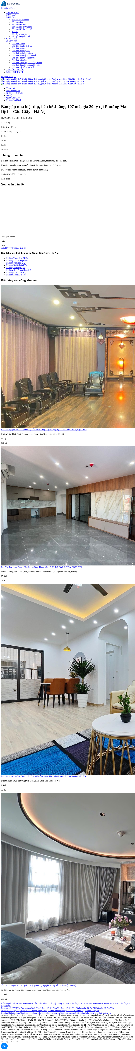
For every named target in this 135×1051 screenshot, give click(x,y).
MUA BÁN (11, 15)
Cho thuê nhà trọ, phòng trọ (23, 58)
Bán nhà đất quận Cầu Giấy (30, 1003)
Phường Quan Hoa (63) (16, 272)
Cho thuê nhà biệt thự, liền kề (24, 55)
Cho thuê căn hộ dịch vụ (22, 46)
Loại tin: (4, 145)
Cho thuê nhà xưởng (69, 1013)
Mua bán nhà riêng (28, 1010)
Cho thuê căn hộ (18, 43)
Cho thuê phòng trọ (103, 1013)
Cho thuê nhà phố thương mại (24, 53)
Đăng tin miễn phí (8, 8)
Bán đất (15, 31)
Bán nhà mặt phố (19, 24)
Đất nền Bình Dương (75, 1010)
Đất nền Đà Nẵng (58, 1010)
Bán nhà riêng (17, 22)
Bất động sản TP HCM (10, 1008)
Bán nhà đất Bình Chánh (31, 1008)
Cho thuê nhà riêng (20, 48)
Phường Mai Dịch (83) (15, 267)
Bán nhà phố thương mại (22, 27)
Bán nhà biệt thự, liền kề (22, 29)
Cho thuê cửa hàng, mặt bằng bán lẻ (27, 62)
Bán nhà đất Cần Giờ (70, 1008)
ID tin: (3, 136)
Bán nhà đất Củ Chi (87, 1008)
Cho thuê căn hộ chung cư (49, 1013)
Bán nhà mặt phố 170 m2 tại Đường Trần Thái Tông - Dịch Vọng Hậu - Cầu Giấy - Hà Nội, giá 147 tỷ (44, 429)
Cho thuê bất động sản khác (23, 67)
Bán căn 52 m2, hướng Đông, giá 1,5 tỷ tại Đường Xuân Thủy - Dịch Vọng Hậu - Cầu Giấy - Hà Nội (43, 776)
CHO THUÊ (11, 39)
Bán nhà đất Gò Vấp (105, 1008)
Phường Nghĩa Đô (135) (16, 265)
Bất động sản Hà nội (9, 1003)
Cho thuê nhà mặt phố (21, 51)
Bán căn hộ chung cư (20, 20)
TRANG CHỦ (12, 12)
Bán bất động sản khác (21, 36)
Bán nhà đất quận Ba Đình (77, 1003)
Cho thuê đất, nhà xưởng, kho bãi (26, 65)
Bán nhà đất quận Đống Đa (53, 1003)
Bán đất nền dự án (19, 34)
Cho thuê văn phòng (20, 60)
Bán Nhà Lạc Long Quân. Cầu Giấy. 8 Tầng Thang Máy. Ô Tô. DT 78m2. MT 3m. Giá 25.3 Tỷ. (41, 567)
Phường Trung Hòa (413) (17, 258)
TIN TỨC (10, 70)
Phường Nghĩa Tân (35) (16, 275)
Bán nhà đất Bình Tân (51, 1008)
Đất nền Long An (92, 1010)
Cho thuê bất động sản (10, 1013)
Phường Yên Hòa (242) (16, 263)
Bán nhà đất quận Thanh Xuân (101, 1003)
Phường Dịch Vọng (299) (17, 260)
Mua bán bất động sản (10, 1010)
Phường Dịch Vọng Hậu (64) (18, 270)
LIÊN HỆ (10, 72)
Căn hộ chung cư (43, 1010)
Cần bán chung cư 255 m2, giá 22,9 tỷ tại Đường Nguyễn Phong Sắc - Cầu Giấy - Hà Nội (38, 985)
